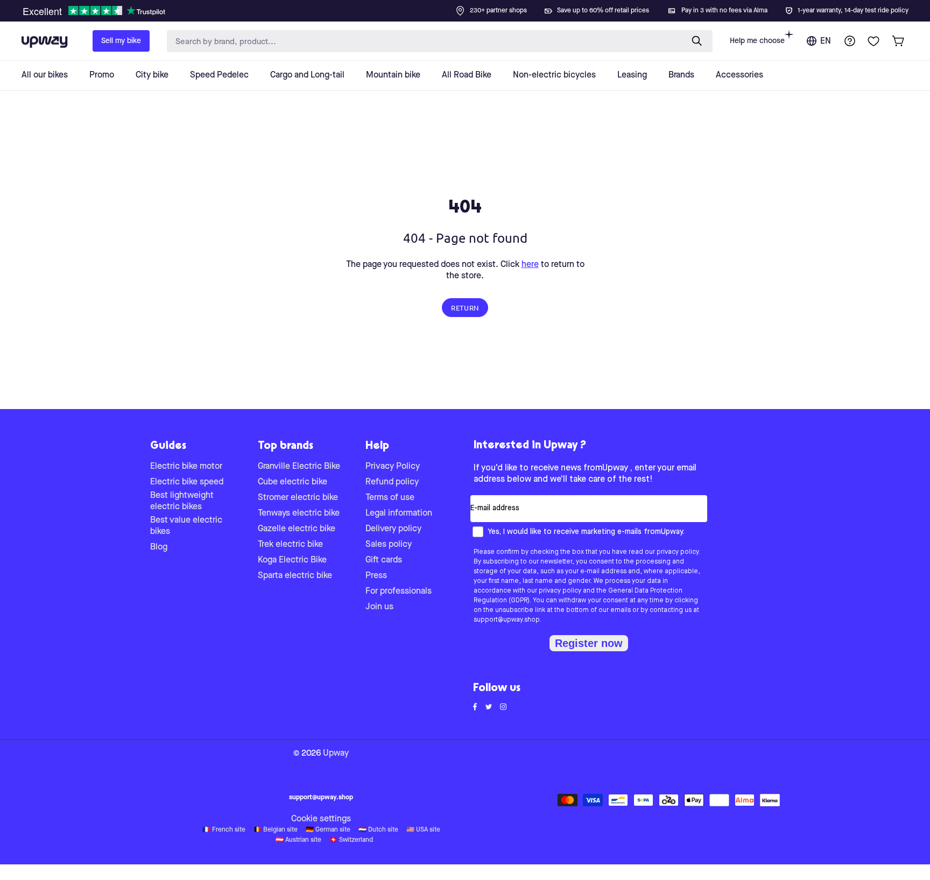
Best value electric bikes (186, 526)
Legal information (398, 513)
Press (376, 576)
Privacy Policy (392, 466)
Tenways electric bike (299, 513)
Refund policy (392, 482)
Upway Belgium (164, 802)
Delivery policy (393, 529)
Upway (336, 753)
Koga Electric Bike (292, 560)
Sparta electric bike (295, 576)
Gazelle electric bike (296, 529)
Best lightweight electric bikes (182, 501)
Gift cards (383, 560)
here (530, 265)
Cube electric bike (292, 482)
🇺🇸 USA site (423, 830)
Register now (589, 643)
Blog (158, 547)
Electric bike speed (186, 482)
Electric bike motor (186, 466)
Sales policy (388, 544)
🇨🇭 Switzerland (351, 840)
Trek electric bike (290, 544)
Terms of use (389, 498)
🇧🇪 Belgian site (275, 830)
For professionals (398, 591)
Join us (379, 607)
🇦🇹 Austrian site (298, 840)
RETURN (465, 307)
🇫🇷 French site (223, 830)
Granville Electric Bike (299, 466)
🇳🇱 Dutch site (378, 830)
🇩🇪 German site (328, 830)
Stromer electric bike (298, 498)
